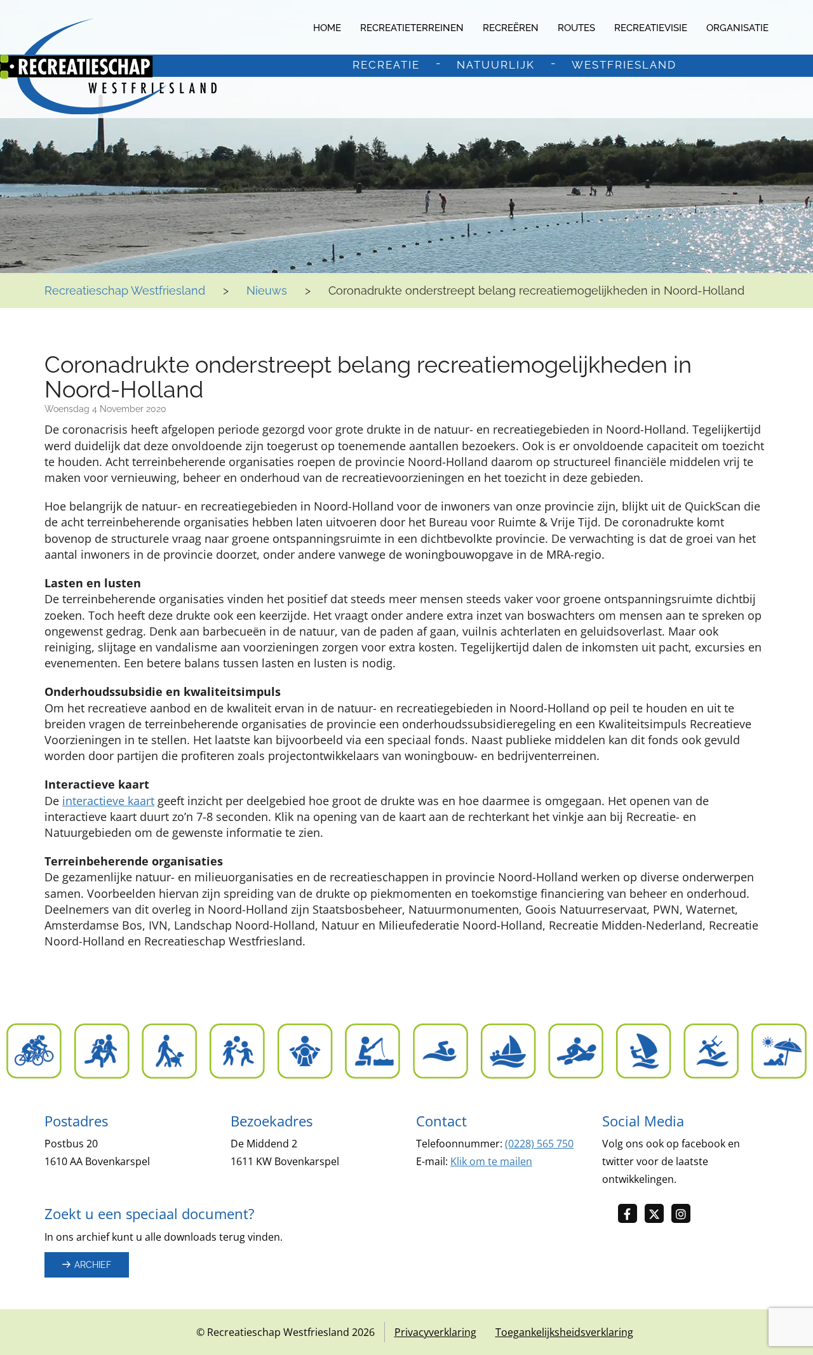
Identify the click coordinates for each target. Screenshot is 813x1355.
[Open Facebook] (631, 1214)
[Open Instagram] (684, 1214)
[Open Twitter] (658, 1214)
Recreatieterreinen (412, 28)
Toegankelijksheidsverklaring (564, 1332)
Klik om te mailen (491, 1161)
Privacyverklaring (435, 1332)
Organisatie (737, 28)
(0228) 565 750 (539, 1144)
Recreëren (511, 28)
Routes (576, 28)
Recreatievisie (650, 28)
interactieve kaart (108, 800)
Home (327, 28)
